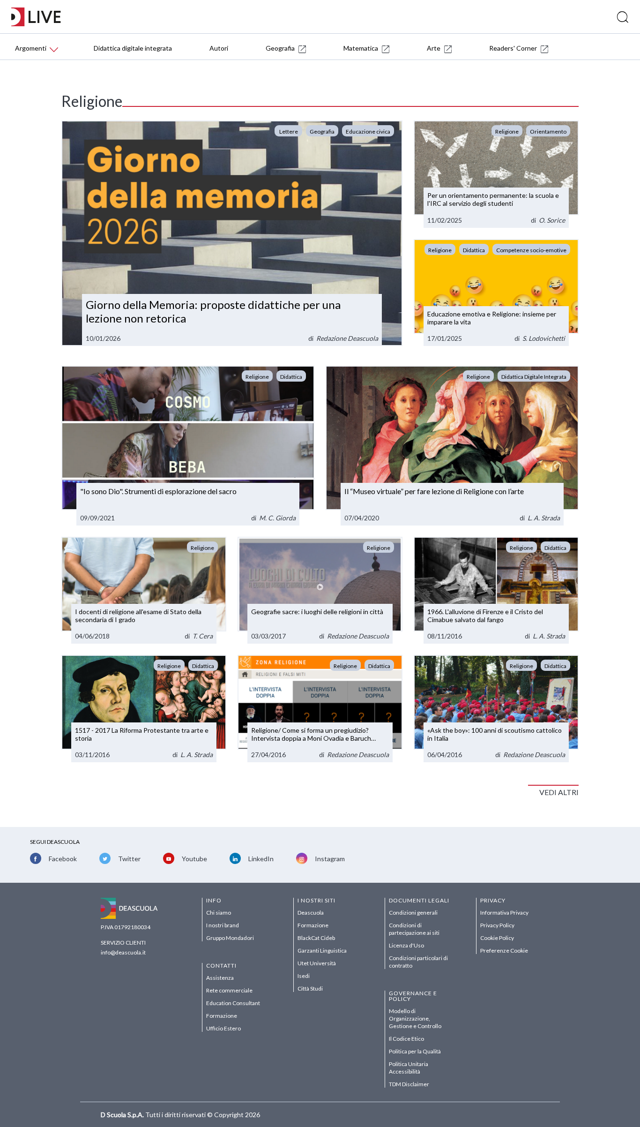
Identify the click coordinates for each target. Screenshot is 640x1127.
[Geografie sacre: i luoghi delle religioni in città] (320, 590)
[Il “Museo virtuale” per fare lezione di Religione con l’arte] (452, 445)
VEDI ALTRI (559, 792)
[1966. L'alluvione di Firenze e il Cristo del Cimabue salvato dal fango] (496, 590)
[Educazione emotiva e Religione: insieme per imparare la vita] (496, 292)
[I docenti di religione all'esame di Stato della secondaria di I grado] (143, 590)
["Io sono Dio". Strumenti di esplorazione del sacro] (187, 445)
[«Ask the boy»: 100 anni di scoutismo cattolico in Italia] (496, 708)
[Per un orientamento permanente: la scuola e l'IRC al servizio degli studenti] (496, 174)
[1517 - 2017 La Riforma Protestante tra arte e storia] (143, 708)
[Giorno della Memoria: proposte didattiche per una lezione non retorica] (231, 233)
